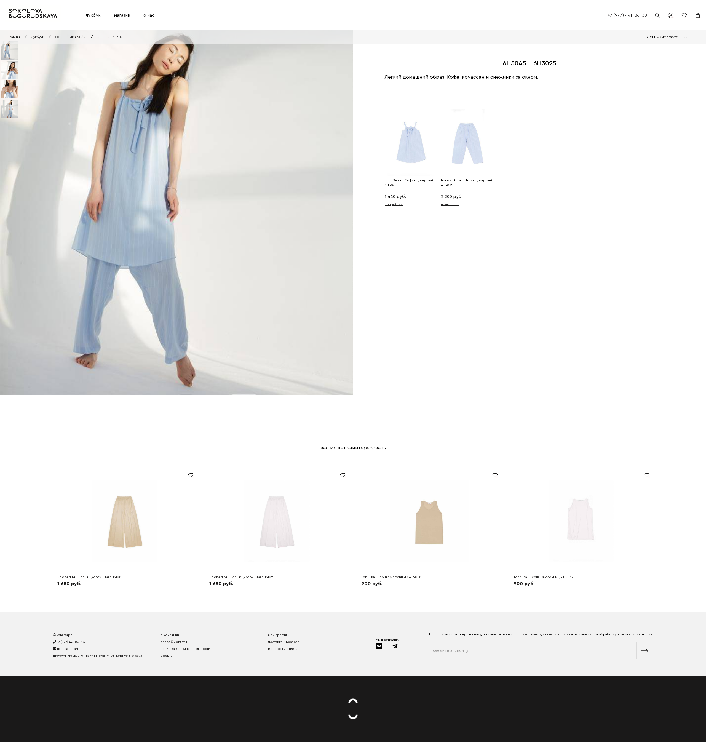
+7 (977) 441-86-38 (627, 15)
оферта (166, 655)
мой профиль (279, 635)
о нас (148, 15)
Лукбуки (37, 37)
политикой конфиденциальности (540, 634)
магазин (122, 15)
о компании (170, 635)
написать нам (67, 648)
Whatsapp (64, 635)
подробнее (394, 204)
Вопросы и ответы (283, 648)
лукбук (93, 15)
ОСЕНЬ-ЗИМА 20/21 (70, 37)
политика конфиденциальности (185, 648)
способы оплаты (174, 642)
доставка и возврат (283, 642)
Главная (14, 37)
